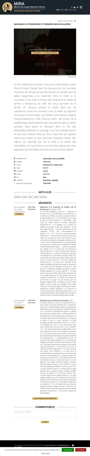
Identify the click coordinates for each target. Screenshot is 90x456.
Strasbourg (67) (48, 165)
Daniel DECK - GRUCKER (50, 180)
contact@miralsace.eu (63, 445)
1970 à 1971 (47, 162)
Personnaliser (45, 453)
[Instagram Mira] (73, 445)
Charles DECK (47, 158)
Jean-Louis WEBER (58, 158)
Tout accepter (68, 450)
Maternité (17, 197)
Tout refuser (80, 450)
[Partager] (77, 7)
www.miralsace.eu (50, 445)
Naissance (43, 197)
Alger (60, 165)
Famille (36, 197)
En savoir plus (72, 77)
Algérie (56, 165)
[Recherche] (72, 7)
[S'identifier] (74, 7)
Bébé (30, 197)
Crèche (24, 197)
